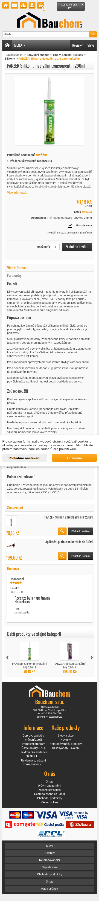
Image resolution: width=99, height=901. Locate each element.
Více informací (17, 267)
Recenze (13, 568)
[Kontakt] (14, 5)
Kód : (77, 211)
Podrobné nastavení (24, 458)
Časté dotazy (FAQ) (33, 748)
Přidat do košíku (80, 531)
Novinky (77, 45)
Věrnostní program (33, 744)
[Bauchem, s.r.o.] (49, 20)
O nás (49, 781)
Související (15, 507)
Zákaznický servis (49, 790)
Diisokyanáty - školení (65, 748)
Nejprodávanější (49, 860)
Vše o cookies (49, 802)
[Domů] (6, 5)
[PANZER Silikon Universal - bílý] (11, 520)
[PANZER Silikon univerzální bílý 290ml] (29, 651)
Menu (18, 45)
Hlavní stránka (14, 55)
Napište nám (50, 867)
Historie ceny (84, 225)
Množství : (43, 247)
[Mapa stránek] (23, 5)
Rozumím (74, 458)
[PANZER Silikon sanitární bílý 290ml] (69, 651)
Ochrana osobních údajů (49, 794)
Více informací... (17, 192)
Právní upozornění (49, 785)
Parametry (14, 275)
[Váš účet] (32, 5)
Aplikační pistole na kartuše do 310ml (69, 541)
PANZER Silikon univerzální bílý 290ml (68, 517)
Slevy (90, 45)
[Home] (7, 45)
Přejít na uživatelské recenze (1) (31, 161)
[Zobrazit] (62, 531)
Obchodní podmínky (49, 798)
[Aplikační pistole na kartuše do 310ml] (11, 545)
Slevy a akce (66, 735)
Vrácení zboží (33, 739)
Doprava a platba (33, 735)
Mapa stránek (49, 888)
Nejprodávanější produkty (66, 744)
